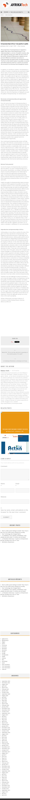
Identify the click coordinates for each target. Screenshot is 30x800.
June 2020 (4, 699)
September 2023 (6, 681)
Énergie (4, 651)
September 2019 (6, 713)
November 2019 (6, 710)
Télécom (4, 669)
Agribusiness (5, 639)
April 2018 (4, 740)
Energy (3, 653)
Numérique (4, 661)
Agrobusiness (5, 640)
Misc (3, 659)
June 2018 (4, 737)
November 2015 (6, 787)
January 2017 (5, 764)
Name (3, 485)
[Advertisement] (15, 318)
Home (2, 15)
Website (3, 497)
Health (3, 656)
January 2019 (5, 726)
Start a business (21, 46)
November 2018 (6, 729)
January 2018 (5, 745)
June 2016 (4, 776)
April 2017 (4, 759)
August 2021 (5, 684)
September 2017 (6, 751)
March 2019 (5, 723)
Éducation (4, 648)
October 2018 (5, 731)
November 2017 (6, 748)
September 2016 (6, 771)
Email (17, 485)
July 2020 (4, 697)
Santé (3, 663)
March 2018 (5, 742)
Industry (4, 658)
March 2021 (5, 687)
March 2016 (5, 780)
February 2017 (5, 763)
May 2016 (4, 777)
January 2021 (5, 690)
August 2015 (5, 792)
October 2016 (5, 769)
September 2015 (6, 790)
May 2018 (4, 739)
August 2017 (5, 753)
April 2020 (4, 702)
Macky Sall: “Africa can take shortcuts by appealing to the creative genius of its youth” (15, 353)
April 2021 (4, 686)
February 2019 (5, 724)
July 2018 (4, 735)
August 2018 (5, 734)
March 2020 (5, 703)
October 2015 (5, 788)
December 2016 (6, 766)
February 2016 (5, 782)
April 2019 (4, 721)
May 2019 (4, 719)
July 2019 (4, 716)
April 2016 (4, 779)
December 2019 (6, 708)
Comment (4, 466)
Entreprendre (5, 655)
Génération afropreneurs (8, 542)
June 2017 (4, 756)
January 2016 (5, 784)
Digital (3, 642)
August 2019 (5, 715)
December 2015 (6, 785)
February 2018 (5, 743)
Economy (4, 647)
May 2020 (4, 700)
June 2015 (4, 795)
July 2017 (4, 755)
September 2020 (6, 694)
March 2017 (5, 761)
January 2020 (5, 707)
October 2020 (5, 692)
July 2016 (4, 774)
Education (4, 650)
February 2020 (5, 705)
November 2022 (6, 682)
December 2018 (6, 727)
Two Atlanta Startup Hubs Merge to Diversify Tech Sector (15, 429)
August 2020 (5, 695)
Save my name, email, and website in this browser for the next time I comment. (14, 511)
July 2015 (4, 793)
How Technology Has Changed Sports (11, 534)
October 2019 (5, 711)
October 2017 (5, 750)
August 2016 (5, 772)
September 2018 (6, 732)
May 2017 (4, 758)
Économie (4, 645)
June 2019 (4, 718)
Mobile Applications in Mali (15, 449)
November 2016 (6, 768)
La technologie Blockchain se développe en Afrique (15, 361)
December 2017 (6, 747)
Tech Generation (6, 666)
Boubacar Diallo (5, 46)
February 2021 (5, 689)
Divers (3, 643)
